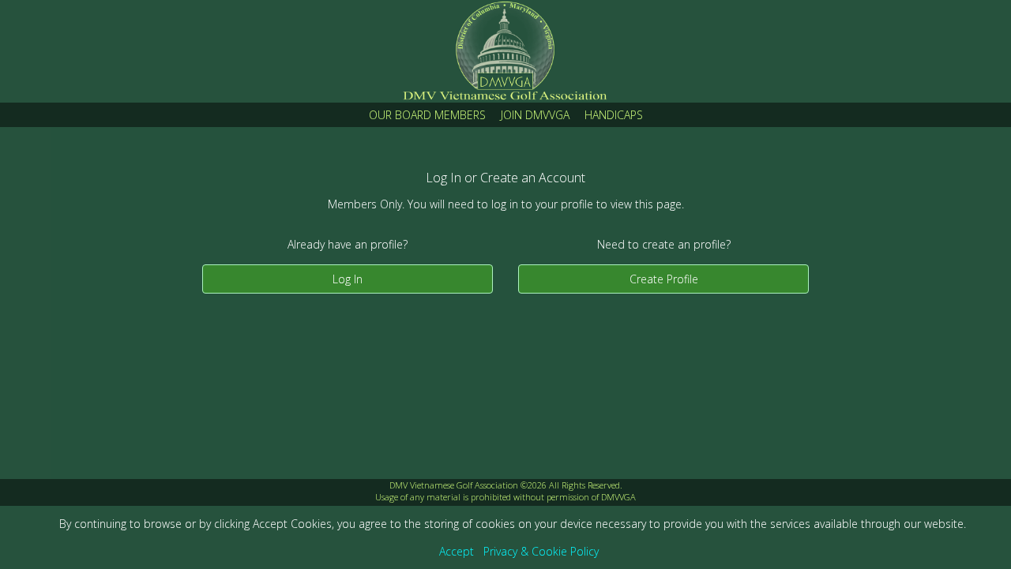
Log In (348, 278)
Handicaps (613, 114)
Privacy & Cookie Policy (541, 551)
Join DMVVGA (535, 114)
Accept (456, 551)
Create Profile (664, 278)
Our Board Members (427, 114)
